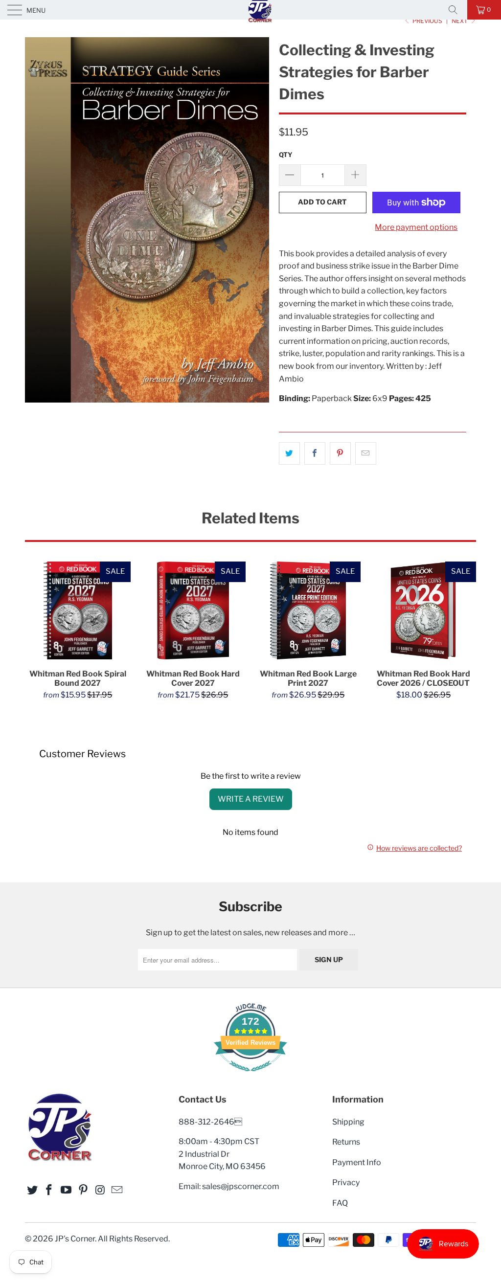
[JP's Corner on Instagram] (100, 1190)
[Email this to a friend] (365, 453)
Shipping (348, 1121)
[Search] (456, 9)
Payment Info (356, 1162)
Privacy (346, 1182)
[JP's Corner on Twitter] (32, 1190)
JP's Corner (75, 1238)
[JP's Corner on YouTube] (66, 1190)
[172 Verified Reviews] (250, 1076)
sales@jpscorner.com (240, 1186)
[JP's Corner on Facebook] (49, 1190)
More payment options (416, 227)
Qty (286, 154)
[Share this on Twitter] (289, 453)
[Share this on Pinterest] (340, 453)
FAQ (340, 1203)
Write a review (251, 799)
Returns (346, 1142)
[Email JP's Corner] (117, 1190)
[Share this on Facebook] (314, 453)
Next (460, 20)
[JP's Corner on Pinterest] (83, 1190)
